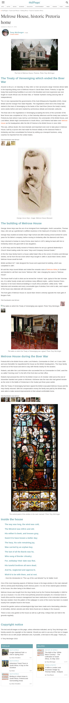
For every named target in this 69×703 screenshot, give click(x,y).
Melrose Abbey (52, 269)
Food (61, 6)
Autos (8, 6)
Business (21, 6)
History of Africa (51, 650)
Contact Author (14, 34)
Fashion (55, 6)
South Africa (14, 650)
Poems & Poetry (50, 665)
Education (30, 6)
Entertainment (39, 6)
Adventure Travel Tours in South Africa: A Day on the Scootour (19, 665)
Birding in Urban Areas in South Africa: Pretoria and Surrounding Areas (19, 679)
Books (14, 6)
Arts (2, 6)
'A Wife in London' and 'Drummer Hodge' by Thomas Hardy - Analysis (54, 670)
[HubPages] (34, 2)
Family (48, 6)
